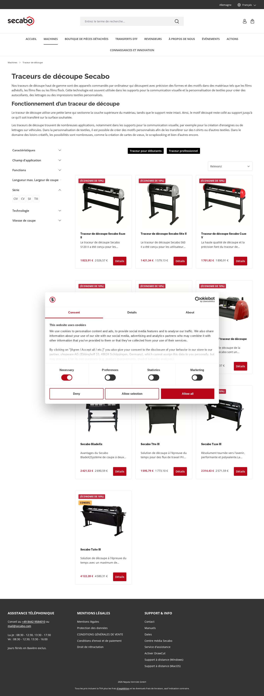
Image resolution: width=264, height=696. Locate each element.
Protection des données (92, 628)
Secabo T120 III (211, 444)
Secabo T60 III (150, 444)
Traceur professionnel (183, 151)
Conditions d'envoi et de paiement (99, 641)
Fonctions (19, 170)
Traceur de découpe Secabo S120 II (102, 235)
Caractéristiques (23, 150)
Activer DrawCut (155, 653)
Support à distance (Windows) (164, 659)
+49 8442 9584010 (33, 621)
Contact (149, 621)
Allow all (187, 393)
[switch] (110, 377)
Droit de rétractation (90, 647)
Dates (148, 634)
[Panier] (252, 21)
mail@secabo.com (19, 626)
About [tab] (190, 312)
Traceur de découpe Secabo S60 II (164, 233)
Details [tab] (132, 312)
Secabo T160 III (90, 549)
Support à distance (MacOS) (163, 666)
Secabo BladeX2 (91, 444)
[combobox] (125, 21)
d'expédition (123, 688)
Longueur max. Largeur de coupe (35, 180)
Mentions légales (88, 621)
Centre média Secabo (158, 641)
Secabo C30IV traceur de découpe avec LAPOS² (224, 340)
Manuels (150, 628)
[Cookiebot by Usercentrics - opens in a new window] (198, 299)
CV (23, 199)
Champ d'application (26, 160)
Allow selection (132, 393)
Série (15, 190)
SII (29, 199)
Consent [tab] (74, 312)
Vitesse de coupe (24, 220)
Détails (119, 261)
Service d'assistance (157, 647)
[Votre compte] (245, 21)
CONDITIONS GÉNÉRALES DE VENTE (100, 634)
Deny (76, 393)
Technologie (20, 211)
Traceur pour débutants (146, 151)
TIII (36, 199)
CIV (16, 199)
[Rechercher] (177, 21)
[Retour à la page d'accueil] (21, 21)
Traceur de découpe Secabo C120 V (223, 235)
